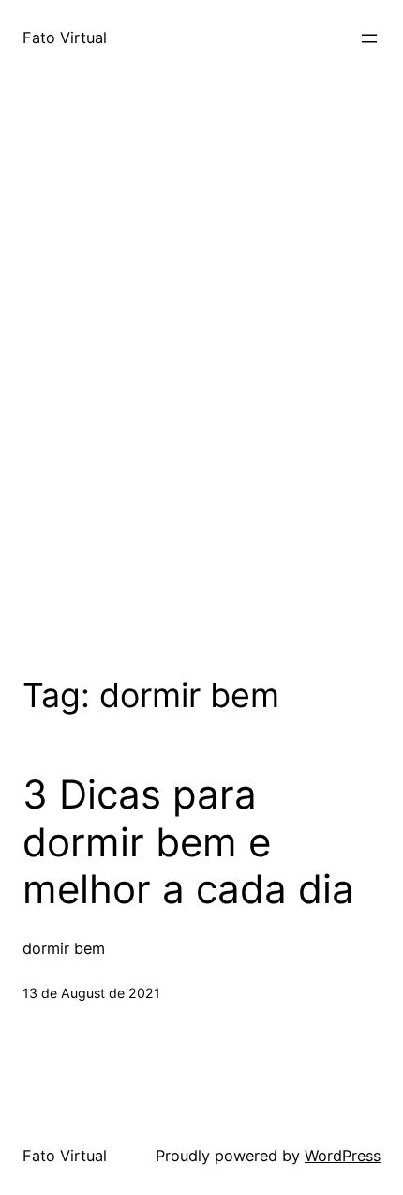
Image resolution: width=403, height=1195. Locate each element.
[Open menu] (369, 38)
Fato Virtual (64, 37)
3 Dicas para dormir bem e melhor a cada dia (188, 842)
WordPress (343, 1155)
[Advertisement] (201, 398)
